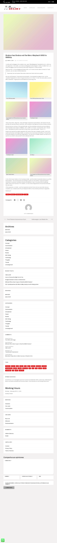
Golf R (29, 366)
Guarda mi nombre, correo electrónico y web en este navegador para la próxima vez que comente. (27, 484)
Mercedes (44, 366)
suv (33, 368)
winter (16, 370)
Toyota (40, 368)
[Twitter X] (18, 200)
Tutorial (7, 262)
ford (25, 366)
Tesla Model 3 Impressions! (11, 352)
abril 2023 (7, 229)
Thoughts (7, 260)
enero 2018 (8, 232)
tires (36, 368)
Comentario (8, 460)
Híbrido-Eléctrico (9, 433)
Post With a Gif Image (10, 339)
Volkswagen (8, 370)
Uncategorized (9, 264)
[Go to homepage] (12, 7)
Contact (7, 446)
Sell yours (7, 421)
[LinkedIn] (21, 200)
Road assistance (9, 423)
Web (40, 476)
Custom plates (8, 408)
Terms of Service (9, 450)
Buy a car (7, 418)
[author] (28, 207)
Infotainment (8, 248)
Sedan (6, 435)
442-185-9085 (6, 2)
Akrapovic (8, 366)
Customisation (20, 60)
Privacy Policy (8, 448)
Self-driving (8, 255)
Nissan (15, 368)
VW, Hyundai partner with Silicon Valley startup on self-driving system (21, 284)
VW (13, 370)
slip (30, 368)
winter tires (21, 370)
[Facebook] (14, 200)
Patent (7, 250)
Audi (17, 366)
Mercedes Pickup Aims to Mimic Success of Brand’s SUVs (18, 356)
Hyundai (33, 366)
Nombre (7, 476)
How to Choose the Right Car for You (14, 277)
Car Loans (7, 406)
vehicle (44, 368)
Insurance (7, 403)
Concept (7, 243)
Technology (8, 257)
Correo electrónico (27, 476)
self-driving (25, 368)
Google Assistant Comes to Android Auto (15, 279)
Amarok (13, 366)
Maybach (13, 194)
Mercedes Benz (19, 194)
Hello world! (8, 274)
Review (26, 60)
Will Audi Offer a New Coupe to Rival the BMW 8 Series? (18, 282)
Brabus (7, 194)
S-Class (26, 194)
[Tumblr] (24, 200)
